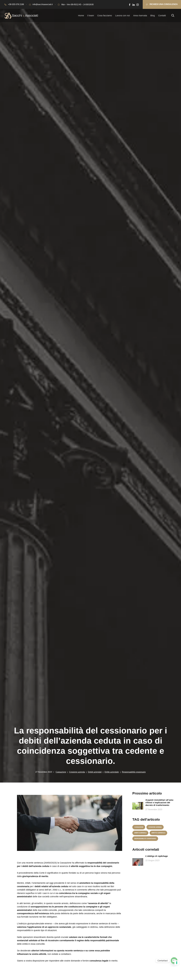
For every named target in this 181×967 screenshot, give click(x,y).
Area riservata (140, 15)
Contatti (162, 15)
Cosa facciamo (104, 15)
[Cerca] (172, 15)
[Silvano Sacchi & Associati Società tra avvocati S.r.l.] (21, 15)
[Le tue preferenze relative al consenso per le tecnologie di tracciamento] (176, 962)
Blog (152, 15)
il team (90, 15)
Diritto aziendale (112, 772)
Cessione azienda (77, 772)
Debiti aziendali (95, 772)
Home (81, 15)
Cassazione (61, 772)
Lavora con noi (122, 15)
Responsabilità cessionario (134, 772)
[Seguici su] (130, 5)
